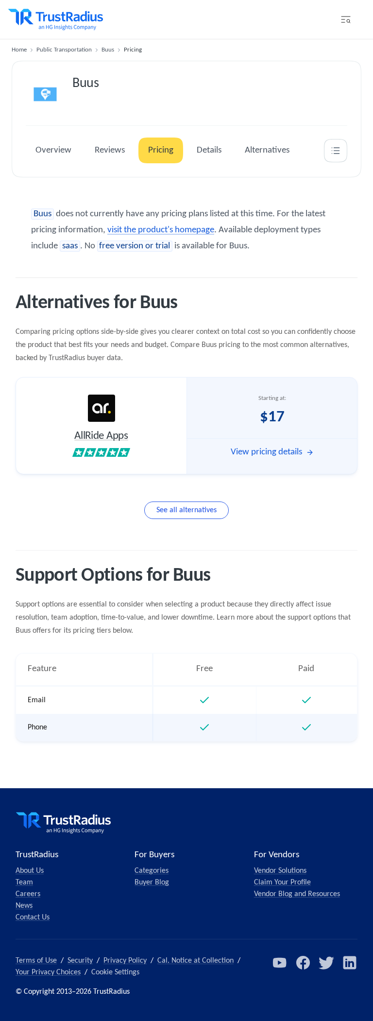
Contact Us (33, 917)
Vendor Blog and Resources (297, 894)
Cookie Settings (115, 972)
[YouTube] (280, 962)
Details (209, 150)
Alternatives (267, 150)
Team (24, 882)
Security (80, 961)
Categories (152, 871)
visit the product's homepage (160, 230)
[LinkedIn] (349, 962)
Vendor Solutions (280, 871)
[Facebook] (303, 962)
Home (19, 50)
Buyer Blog (152, 882)
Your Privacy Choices (48, 972)
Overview (53, 150)
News (24, 906)
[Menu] (345, 19)
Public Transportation (64, 50)
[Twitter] (326, 962)
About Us (30, 871)
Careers (28, 894)
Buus (108, 50)
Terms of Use (36, 961)
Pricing (160, 150)
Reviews (110, 150)
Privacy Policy (125, 961)
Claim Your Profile (282, 882)
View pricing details (266, 452)
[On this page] (335, 150)
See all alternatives (186, 510)
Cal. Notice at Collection (195, 961)
